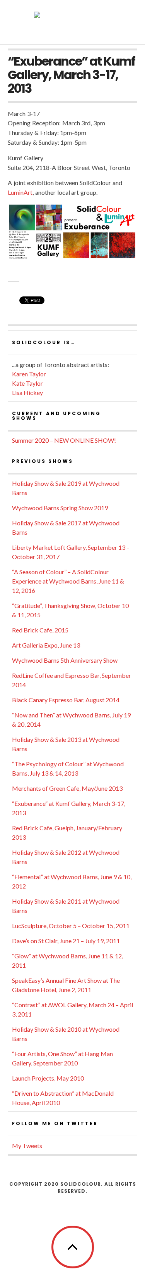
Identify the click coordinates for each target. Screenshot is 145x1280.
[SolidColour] (72, 21)
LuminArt (20, 192)
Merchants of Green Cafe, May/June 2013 (67, 788)
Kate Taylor (27, 383)
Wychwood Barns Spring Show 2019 (60, 507)
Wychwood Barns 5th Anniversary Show (65, 660)
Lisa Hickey (27, 392)
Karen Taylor (29, 374)
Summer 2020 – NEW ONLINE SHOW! (64, 440)
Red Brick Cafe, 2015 (40, 630)
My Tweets (27, 1145)
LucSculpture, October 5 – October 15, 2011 (71, 925)
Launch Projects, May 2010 (48, 1078)
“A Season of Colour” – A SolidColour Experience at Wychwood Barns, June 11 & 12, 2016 (68, 581)
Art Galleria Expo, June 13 (46, 645)
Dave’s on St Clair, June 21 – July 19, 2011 (66, 940)
